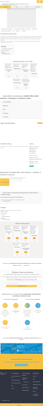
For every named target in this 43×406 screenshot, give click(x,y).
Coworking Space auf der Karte (7, 48)
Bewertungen (38, 6)
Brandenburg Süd (39, 159)
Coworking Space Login (6, 400)
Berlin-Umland (35, 157)
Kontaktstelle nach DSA (37, 384)
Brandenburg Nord (32, 159)
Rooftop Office (34, 73)
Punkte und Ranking (25, 387)
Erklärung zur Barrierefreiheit (35, 388)
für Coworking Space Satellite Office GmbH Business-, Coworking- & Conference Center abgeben (5, 313)
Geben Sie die (16, 181)
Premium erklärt (24, 384)
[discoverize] (21, 353)
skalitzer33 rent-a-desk (9, 71)
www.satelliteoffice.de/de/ (6, 53)
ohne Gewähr (18, 265)
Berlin (35, 151)
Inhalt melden (26, 265)
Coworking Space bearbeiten (25, 379)
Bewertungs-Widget (25, 390)
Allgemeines (5, 105)
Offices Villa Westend (26, 85)
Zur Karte (3, 214)
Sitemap (34, 391)
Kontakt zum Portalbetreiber (35, 395)
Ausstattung (5, 113)
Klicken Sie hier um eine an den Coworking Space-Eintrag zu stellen (22, 279)
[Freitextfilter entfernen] (38, 1)
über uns (12, 388)
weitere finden (15, 311)
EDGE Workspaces (17, 68)
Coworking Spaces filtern (15, 380)
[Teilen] (39, 404)
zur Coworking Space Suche (1, 4)
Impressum (35, 376)
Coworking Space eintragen (16, 382)
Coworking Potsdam (17, 82)
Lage (17, 6)
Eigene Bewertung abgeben (5, 182)
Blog (12, 385)
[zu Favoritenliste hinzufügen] (1, 10)
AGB (33, 378)
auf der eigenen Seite (38, 311)
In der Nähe (5, 116)
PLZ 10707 (36, 148)
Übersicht (6, 6)
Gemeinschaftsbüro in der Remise (25, 249)
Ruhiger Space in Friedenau (26, 71)
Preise (4, 109)
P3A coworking (17, 247)
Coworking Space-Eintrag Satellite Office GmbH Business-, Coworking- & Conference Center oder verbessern (27, 313)
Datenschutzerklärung (36, 381)
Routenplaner (32, 166)
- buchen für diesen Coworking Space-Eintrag (27, 328)
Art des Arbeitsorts (7, 101)
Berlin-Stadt (34, 149)
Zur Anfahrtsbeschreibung (5, 216)
